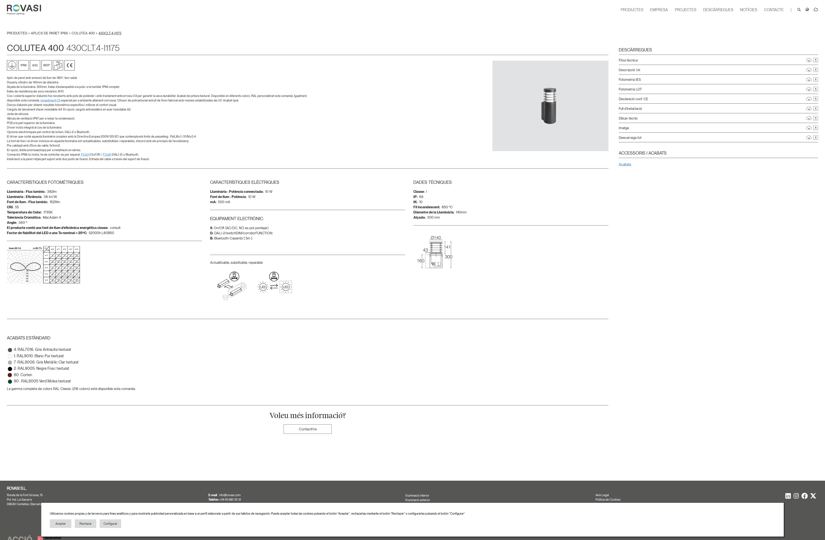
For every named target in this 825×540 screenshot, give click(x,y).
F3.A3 (85, 154)
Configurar (110, 523)
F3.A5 (107, 154)
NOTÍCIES (748, 10)
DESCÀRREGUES (718, 10)
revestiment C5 (50, 100)
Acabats (625, 164)
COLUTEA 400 (84, 33)
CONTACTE (774, 10)
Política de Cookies (608, 499)
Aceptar (60, 523)
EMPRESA (659, 10)
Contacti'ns (308, 429)
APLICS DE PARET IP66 (50, 33)
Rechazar (85, 523)
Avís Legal (602, 495)
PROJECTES (685, 10)
